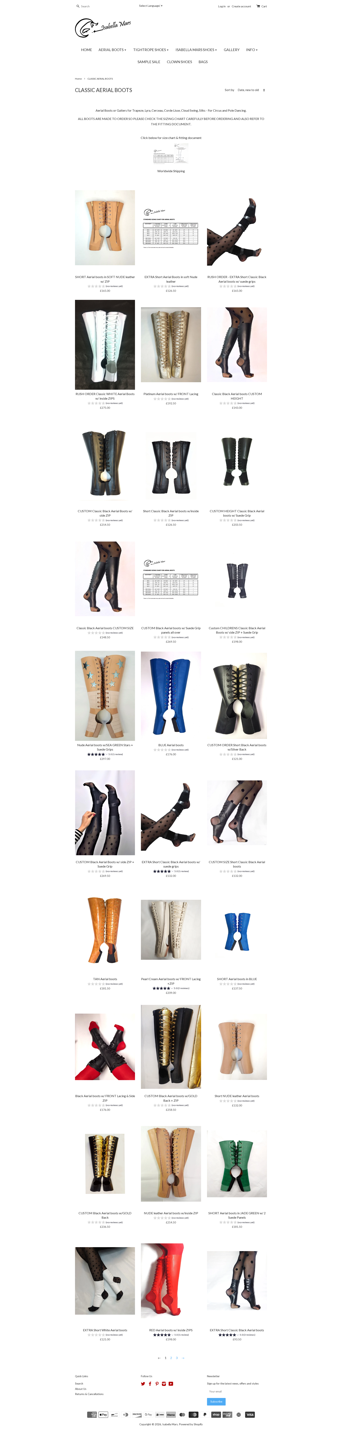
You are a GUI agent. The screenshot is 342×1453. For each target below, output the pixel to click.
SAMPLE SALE (149, 62)
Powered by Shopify (191, 1424)
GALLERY (231, 50)
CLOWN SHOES (179, 62)
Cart (264, 6)
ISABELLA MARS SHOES (195, 50)
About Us (80, 1388)
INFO (251, 50)
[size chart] (163, 162)
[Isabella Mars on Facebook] (150, 1384)
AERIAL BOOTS (111, 50)
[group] (105, 287)
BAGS (203, 62)
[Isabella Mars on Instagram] (164, 1384)
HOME (86, 50)
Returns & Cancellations (89, 1394)
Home (78, 78)
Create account (241, 6)
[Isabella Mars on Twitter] (143, 1384)
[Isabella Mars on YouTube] (171, 1384)
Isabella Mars (170, 1424)
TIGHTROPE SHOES (149, 50)
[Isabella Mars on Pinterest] (157, 1384)
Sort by (229, 90)
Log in (222, 6)
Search (79, 1383)
